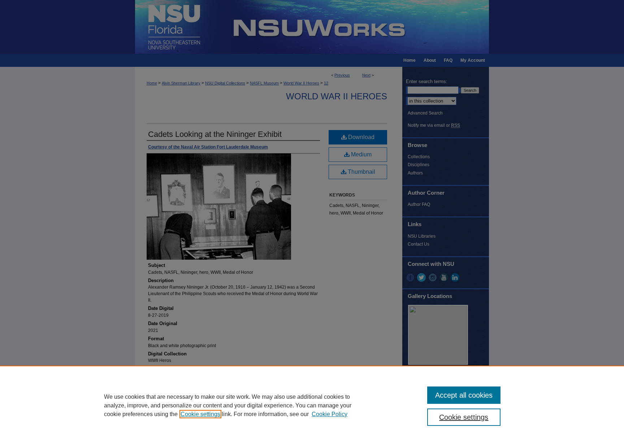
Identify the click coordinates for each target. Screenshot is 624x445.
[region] (312, 405)
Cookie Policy (329, 414)
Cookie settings (200, 414)
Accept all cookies (464, 395)
